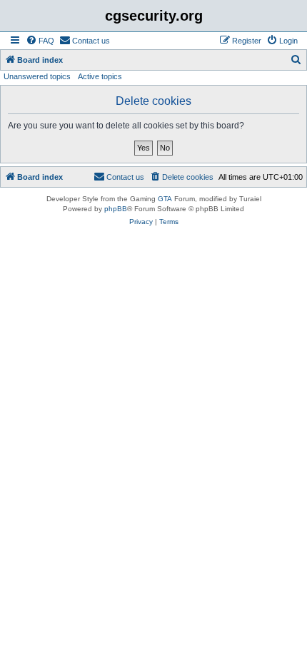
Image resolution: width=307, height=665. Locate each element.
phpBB (115, 209)
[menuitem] (40, 40)
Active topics (100, 76)
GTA (165, 199)
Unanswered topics (37, 76)
